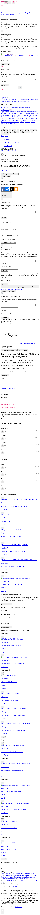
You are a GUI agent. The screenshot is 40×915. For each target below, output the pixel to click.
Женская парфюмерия (17, 107)
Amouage (15, 112)
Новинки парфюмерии (13, 875)
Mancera (3, 123)
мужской (3, 401)
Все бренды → (5, 107)
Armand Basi (33, 112)
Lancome (27, 122)
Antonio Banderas (23, 112)
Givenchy (13, 118)
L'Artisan (12, 122)
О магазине (4, 13)
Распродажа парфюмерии (29, 875)
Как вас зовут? (6, 314)
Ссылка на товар (6, 266)
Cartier (37, 113)
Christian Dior (18, 115)
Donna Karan (5, 117)
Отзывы (10, 13)
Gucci (18, 118)
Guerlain (23, 118)
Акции (27, 13)
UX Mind (16, 887)
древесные (4, 388)
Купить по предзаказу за (20, 286)
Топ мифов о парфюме (8, 407)
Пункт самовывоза (11, 878)
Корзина (3, 96)
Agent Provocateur (6, 112)
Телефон (4, 81)
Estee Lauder (17, 117)
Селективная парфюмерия (16, 99)
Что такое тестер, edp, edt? (9, 404)
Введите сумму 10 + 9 (8, 614)
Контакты (11, 14)
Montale (12, 123)
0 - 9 (2, 134)
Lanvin (33, 122)
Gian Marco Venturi (27, 117)
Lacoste (17, 122)
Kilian (7, 122)
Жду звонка (4, 85)
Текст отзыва (5, 618)
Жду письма (4, 317)
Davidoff (25, 115)
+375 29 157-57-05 (9, 56)
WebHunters (18, 907)
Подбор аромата (24, 101)
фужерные (11, 388)
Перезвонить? (5, 64)
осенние (10, 382)
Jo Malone (23, 120)
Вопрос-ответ (30, 877)
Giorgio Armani (5, 118)
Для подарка (29, 99)
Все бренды (4, 136)
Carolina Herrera (30, 113)
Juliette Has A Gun (32, 120)
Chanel (7, 115)
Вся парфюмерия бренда (27, 343)
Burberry (3, 113)
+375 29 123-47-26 (22, 56)
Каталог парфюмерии (8, 873)
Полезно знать (23, 350)
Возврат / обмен (23, 878)
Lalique (22, 122)
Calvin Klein (20, 113)
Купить (3, 284)
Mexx (8, 123)
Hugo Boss (34, 118)
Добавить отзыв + (6, 604)
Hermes (28, 118)
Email (3, 306)
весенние (4, 382)
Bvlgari (8, 113)
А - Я (7, 134)
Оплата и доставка (19, 13)
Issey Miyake (5, 120)
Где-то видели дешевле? (8, 242)
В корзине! (12, 289)
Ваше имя (4, 610)
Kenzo (3, 122)
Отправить (4, 270)
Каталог (5, 99)
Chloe (11, 115)
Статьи (31, 13)
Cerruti (3, 115)
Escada (11, 117)
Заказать (4, 217)
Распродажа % (14, 101)
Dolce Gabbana (32, 115)
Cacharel (13, 113)
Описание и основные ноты (9, 350)
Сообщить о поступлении (8, 291)
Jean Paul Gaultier (14, 120)
